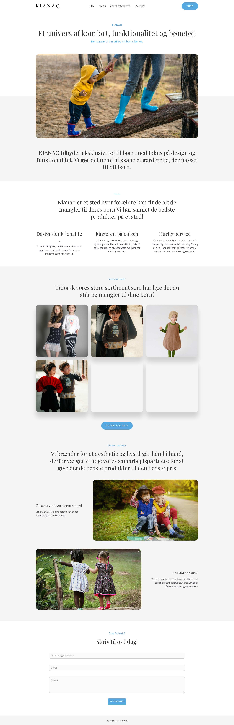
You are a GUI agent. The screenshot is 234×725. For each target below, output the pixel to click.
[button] (190, 6)
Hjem (91, 6)
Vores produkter (120, 6)
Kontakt (140, 6)
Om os (102, 6)
